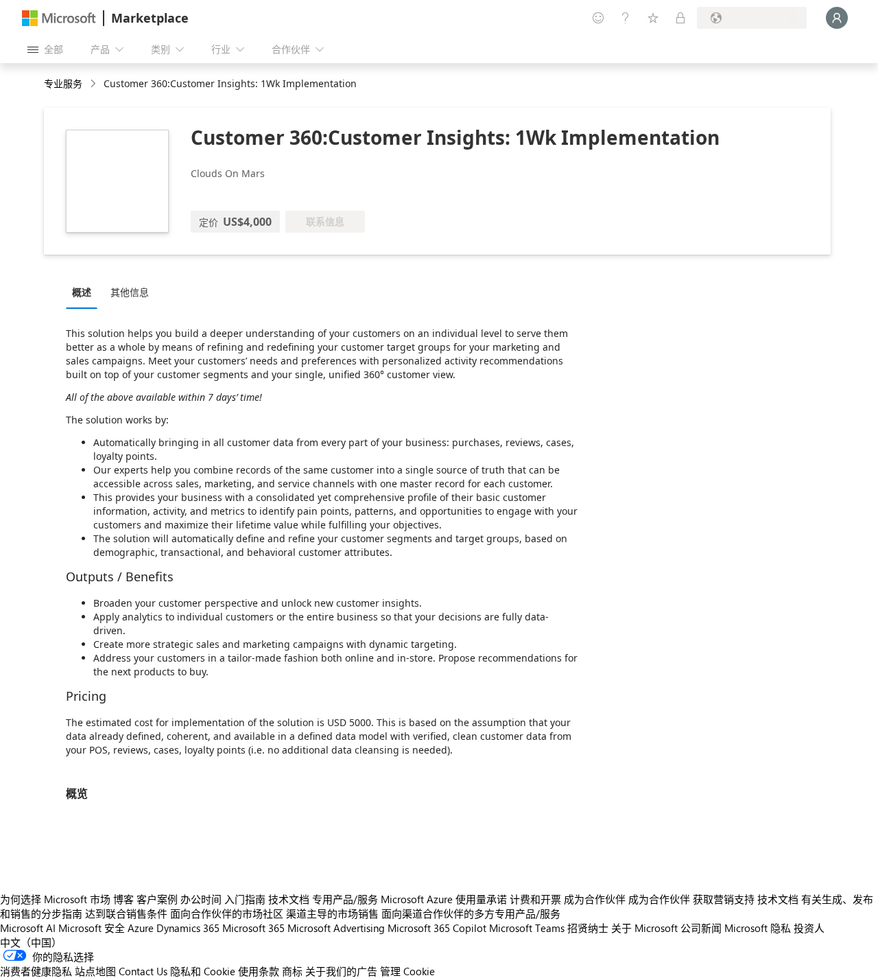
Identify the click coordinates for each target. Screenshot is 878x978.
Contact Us (143, 971)
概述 (81, 292)
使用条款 (258, 971)
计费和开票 (535, 899)
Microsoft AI (28, 928)
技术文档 (288, 899)
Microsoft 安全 (91, 928)
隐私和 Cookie (202, 971)
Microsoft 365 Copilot (437, 928)
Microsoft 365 (253, 928)
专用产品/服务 (345, 899)
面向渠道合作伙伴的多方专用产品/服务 (470, 913)
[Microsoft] (59, 18)
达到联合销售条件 (126, 913)
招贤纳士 (587, 928)
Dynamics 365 (188, 928)
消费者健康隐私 (36, 971)
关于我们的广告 (341, 971)
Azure (141, 928)
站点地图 (95, 971)
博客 (123, 899)
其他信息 (129, 292)
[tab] (85, 292)
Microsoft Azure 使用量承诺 (444, 899)
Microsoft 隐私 (757, 928)
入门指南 (244, 899)
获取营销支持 (724, 899)
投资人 (809, 928)
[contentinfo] (94, 84)
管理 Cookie (407, 971)
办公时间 (201, 899)
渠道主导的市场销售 (332, 913)
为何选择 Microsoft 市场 (55, 899)
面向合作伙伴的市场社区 (226, 913)
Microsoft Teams (527, 928)
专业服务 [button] (63, 83)
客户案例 (157, 899)
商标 (292, 971)
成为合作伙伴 (595, 899)
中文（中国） (31, 942)
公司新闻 (701, 928)
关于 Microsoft (644, 928)
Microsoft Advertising (336, 928)
